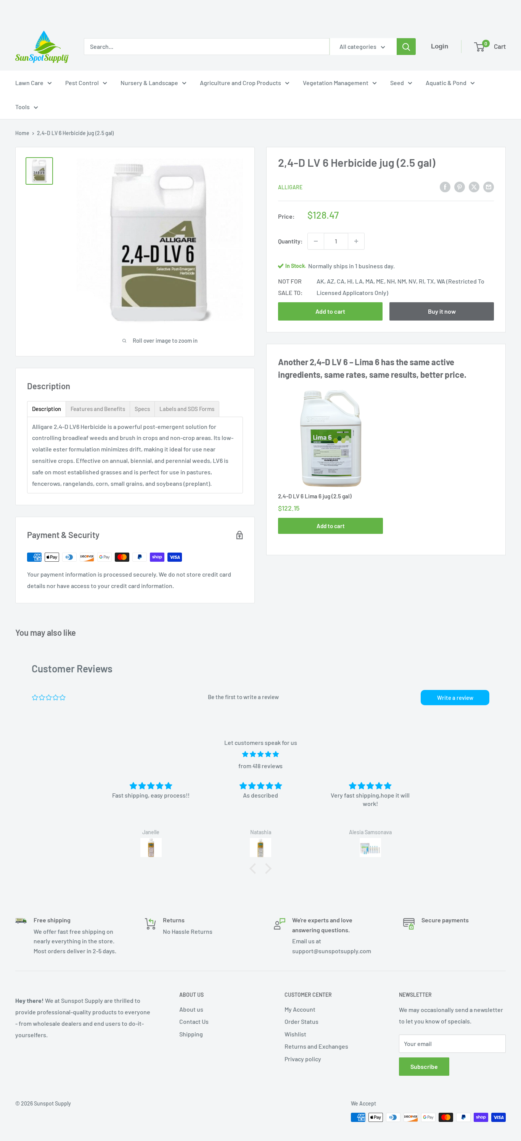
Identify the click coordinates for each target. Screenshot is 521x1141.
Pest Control (82, 82)
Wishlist (295, 1034)
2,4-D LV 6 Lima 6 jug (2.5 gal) (315, 496)
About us (191, 1009)
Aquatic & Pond (446, 82)
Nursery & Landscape (149, 82)
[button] (254, 868)
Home (22, 133)
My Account (300, 1009)
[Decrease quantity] (316, 241)
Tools (22, 106)
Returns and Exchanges (316, 1046)
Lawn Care (29, 82)
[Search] (406, 46)
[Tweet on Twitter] (474, 186)
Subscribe (424, 1066)
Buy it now (442, 311)
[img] (260, 754)
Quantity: (290, 241)
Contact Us (194, 1021)
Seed (397, 82)
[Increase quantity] (356, 241)
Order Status (301, 1021)
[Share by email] (488, 186)
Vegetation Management (335, 82)
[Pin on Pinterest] (459, 186)
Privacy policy (303, 1058)
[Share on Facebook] (445, 186)
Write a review (455, 697)
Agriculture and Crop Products (240, 82)
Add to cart (330, 311)
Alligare (290, 187)
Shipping (191, 1034)
